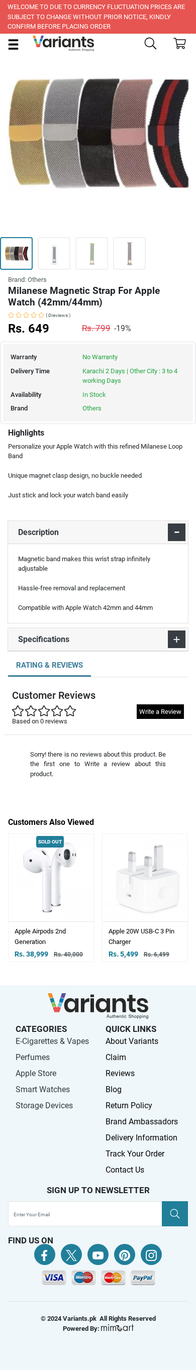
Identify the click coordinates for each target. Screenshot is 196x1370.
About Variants (132, 1041)
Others (92, 408)
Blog (114, 1089)
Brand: (27, 279)
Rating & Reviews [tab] (49, 665)
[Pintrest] (124, 1254)
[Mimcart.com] (117, 1328)
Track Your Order (135, 1153)
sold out (50, 842)
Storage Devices (44, 1105)
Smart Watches (43, 1089)
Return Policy (129, 1105)
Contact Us (125, 1170)
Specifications (43, 639)
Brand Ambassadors (142, 1121)
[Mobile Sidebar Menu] (13, 44)
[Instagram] (151, 1254)
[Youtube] (98, 1254)
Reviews (120, 1073)
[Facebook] (44, 1254)
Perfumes (33, 1057)
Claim (116, 1057)
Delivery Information (141, 1137)
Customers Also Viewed (51, 822)
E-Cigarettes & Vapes (52, 1041)
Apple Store (36, 1073)
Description (38, 532)
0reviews (58, 315)
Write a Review (160, 711)
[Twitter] (71, 1254)
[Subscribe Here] (175, 1213)
